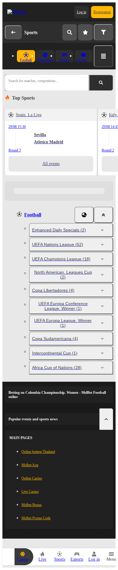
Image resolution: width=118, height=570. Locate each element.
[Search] (69, 32)
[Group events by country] (84, 215)
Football (32, 214)
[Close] (103, 215)
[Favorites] (85, 32)
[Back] (13, 32)
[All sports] (103, 56)
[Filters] (103, 32)
